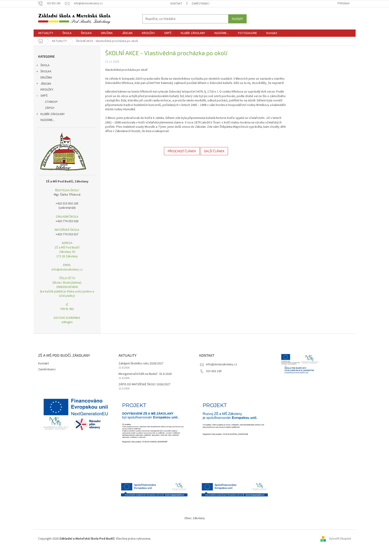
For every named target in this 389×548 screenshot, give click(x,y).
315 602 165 (214, 371)
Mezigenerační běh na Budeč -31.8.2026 (145, 374)
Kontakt (176, 4)
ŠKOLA (45, 65)
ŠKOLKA (45, 71)
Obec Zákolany (194, 518)
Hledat (237, 19)
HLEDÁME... (47, 120)
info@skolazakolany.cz (221, 364)
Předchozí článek (182, 151)
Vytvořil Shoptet (340, 538)
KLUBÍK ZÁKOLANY (52, 114)
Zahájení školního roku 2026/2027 (141, 363)
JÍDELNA (45, 83)
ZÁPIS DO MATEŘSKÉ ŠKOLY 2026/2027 (144, 384)
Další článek (214, 151)
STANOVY (51, 102)
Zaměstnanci (200, 4)
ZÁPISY (50, 108)
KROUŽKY (46, 89)
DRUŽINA (46, 77)
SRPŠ (44, 95)
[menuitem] (46, 33)
